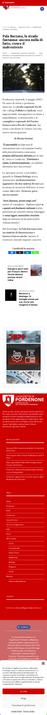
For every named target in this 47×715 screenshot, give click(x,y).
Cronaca (6, 29)
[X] (19, 252)
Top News (13, 29)
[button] (43, 663)
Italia (8, 529)
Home (5, 53)
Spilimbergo (13, 557)
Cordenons (10, 515)
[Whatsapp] (35, 252)
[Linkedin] (27, 252)
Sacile (8, 511)
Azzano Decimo (12, 520)
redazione (12, 27)
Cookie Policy (16, 711)
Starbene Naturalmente (17, 581)
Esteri (8, 534)
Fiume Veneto (14, 553)
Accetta (23, 691)
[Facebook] (42, 9)
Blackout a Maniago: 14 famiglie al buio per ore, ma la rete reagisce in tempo (29, 298)
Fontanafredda (14, 548)
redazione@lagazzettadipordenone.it (27, 608)
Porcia (11, 543)
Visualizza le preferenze (23, 705)
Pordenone (36, 27)
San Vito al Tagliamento (15, 525)
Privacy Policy (29, 711)
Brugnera (12, 567)
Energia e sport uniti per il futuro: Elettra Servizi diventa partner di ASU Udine (18, 273)
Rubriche (9, 576)
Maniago (12, 562)
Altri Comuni (11, 539)
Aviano (11, 571)
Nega (23, 698)
